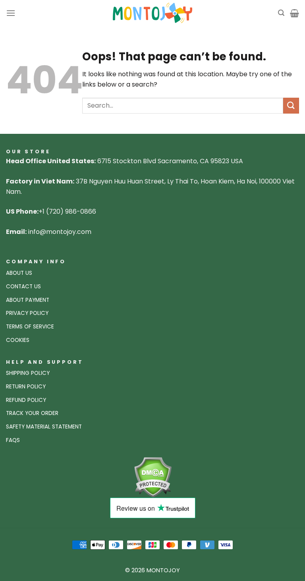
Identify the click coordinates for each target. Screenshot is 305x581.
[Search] (281, 13)
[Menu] (10, 13)
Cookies (17, 340)
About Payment (27, 300)
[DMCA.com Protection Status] (152, 476)
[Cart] (294, 13)
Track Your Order (32, 413)
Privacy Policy (27, 313)
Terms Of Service (30, 326)
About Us (19, 273)
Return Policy (26, 386)
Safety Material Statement (44, 426)
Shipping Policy (28, 373)
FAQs (13, 440)
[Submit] (291, 105)
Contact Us (23, 286)
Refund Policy (26, 400)
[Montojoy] (152, 13)
